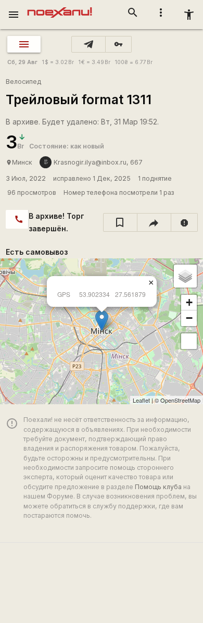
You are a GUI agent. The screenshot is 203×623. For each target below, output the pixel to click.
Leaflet (141, 400)
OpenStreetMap (180, 400)
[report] (184, 222)
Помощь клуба (158, 487)
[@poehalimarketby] (88, 44)
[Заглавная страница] (59, 7)
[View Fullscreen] (189, 341)
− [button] (189, 318)
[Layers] (185, 276)
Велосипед (23, 81)
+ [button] (189, 302)
